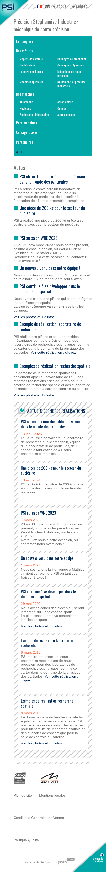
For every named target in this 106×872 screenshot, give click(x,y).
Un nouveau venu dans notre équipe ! (50, 268)
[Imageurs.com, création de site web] (49, 863)
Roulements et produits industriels (71, 84)
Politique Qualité (26, 840)
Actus (20, 151)
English (48, 7)
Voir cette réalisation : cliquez (53, 352)
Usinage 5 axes (26, 132)
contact (82, 6)
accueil (63, 6)
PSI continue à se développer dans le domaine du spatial (50, 289)
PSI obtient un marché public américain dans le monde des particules (52, 179)
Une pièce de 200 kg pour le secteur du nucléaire (52, 210)
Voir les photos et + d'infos (34, 317)
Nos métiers (24, 50)
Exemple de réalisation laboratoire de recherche (50, 327)
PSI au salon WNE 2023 (39, 238)
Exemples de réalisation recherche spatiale (55, 366)
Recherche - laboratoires (35, 115)
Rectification (27, 65)
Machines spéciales (31, 82)
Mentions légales (52, 795)
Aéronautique (65, 102)
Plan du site (23, 795)
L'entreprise (24, 41)
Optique (62, 108)
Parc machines (26, 122)
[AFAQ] (20, 783)
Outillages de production (72, 59)
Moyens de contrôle (31, 59)
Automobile (26, 102)
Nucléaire (25, 108)
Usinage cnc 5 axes (31, 71)
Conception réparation (70, 65)
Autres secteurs (66, 115)
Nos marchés (25, 94)
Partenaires (24, 142)
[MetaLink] (49, 783)
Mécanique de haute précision (69, 73)
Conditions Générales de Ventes (39, 818)
